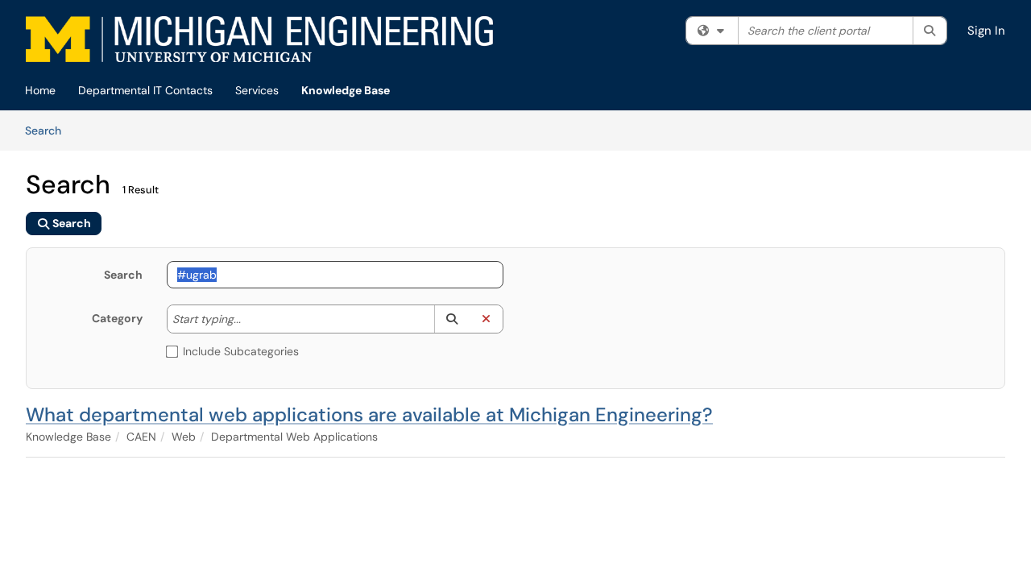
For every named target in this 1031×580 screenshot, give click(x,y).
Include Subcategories (241, 351)
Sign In (986, 31)
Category (117, 318)
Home (40, 90)
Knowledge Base (345, 90)
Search (48, 130)
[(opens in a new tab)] (259, 39)
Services (257, 90)
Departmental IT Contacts (145, 90)
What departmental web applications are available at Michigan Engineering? (369, 414)
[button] (451, 319)
